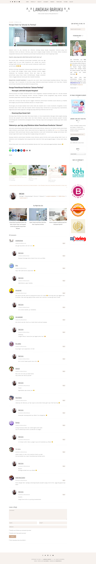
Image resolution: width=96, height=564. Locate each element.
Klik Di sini (74, 138)
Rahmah (17, 368)
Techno (66, 1)
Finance (52, 1)
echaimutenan (19, 240)
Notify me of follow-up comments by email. (20, 530)
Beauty (40, 1)
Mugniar (17, 422)
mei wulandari (19, 317)
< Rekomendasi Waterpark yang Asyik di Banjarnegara (23, 185)
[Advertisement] (38, 47)
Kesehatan (11, 22)
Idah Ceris (21, 193)
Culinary (46, 1)
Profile (33, 1)
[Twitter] (45, 555)
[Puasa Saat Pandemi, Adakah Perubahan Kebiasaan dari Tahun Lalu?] (18, 170)
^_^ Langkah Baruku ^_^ (48, 9)
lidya (16, 265)
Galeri (71, 1)
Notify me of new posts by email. (18, 533)
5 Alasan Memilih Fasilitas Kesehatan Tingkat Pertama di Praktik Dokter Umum (56, 177)
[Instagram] (50, 555)
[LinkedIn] (47, 555)
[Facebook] (42, 555)
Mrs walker (18, 343)
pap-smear (57, 130)
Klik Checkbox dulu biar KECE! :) (18, 540)
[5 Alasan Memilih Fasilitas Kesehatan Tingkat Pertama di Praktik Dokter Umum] (57, 170)
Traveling (59, 1)
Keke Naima (18, 397)
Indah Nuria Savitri (20, 477)
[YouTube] (53, 555)
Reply (64, 243)
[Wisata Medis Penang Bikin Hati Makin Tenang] (38, 170)
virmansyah (18, 290)
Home (27, 1)
